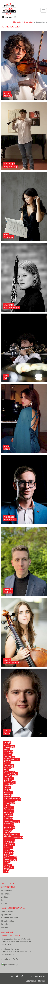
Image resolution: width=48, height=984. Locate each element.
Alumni (4, 903)
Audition (4, 897)
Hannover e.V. (9, 17)
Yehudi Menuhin (8, 911)
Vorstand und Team (9, 918)
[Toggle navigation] (43, 10)
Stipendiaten (6, 890)
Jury (3, 900)
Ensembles (5, 894)
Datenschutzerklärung (35, 981)
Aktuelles (7, 883)
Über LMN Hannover (13, 908)
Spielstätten (6, 914)
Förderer (5, 927)
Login (29, 976)
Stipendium (8, 887)
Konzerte (7, 932)
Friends (4, 924)
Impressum (40, 976)
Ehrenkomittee (7, 921)
